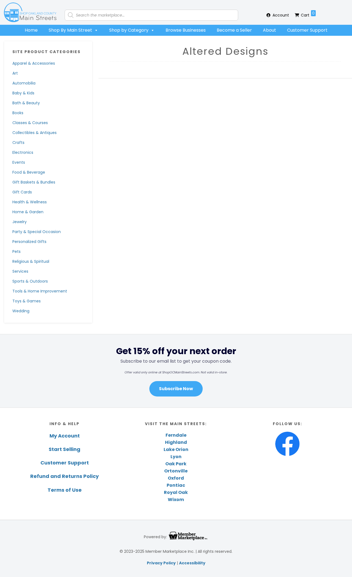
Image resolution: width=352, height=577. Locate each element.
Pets (16, 251)
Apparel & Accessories (33, 63)
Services (20, 271)
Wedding (20, 311)
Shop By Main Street (70, 30)
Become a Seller (234, 30)
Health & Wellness (29, 202)
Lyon (176, 456)
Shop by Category (128, 30)
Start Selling (64, 449)
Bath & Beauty (26, 103)
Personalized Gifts (29, 241)
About (269, 30)
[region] (176, 371)
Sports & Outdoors (30, 281)
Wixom (176, 499)
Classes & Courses (30, 122)
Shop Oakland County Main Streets (30, 12)
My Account (65, 435)
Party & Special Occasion (36, 231)
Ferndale (176, 435)
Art (15, 73)
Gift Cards (22, 192)
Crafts (18, 142)
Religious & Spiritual (30, 261)
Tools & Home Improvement (39, 291)
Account (281, 15)
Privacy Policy (161, 563)
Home (31, 30)
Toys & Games (26, 301)
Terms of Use (65, 489)
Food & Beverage (28, 172)
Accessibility (192, 563)
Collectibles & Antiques (34, 132)
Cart (308, 14)
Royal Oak (176, 492)
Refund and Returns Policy (64, 476)
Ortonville (176, 471)
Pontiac (176, 485)
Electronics (22, 152)
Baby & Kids (23, 93)
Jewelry (19, 222)
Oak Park (175, 464)
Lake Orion (176, 449)
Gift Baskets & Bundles (33, 182)
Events (18, 162)
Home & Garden (27, 212)
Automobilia (23, 83)
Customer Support (307, 30)
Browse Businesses (186, 30)
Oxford (176, 478)
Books (17, 113)
